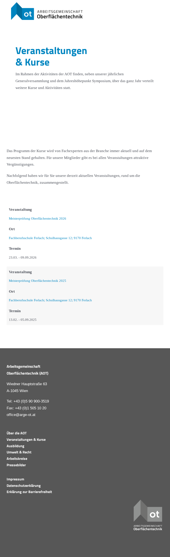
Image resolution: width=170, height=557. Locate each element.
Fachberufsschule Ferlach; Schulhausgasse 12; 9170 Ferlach (50, 238)
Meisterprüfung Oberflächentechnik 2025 (37, 280)
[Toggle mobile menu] (161, 12)
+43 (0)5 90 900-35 (29, 401)
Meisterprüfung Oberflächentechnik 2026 (37, 218)
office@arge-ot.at (21, 415)
